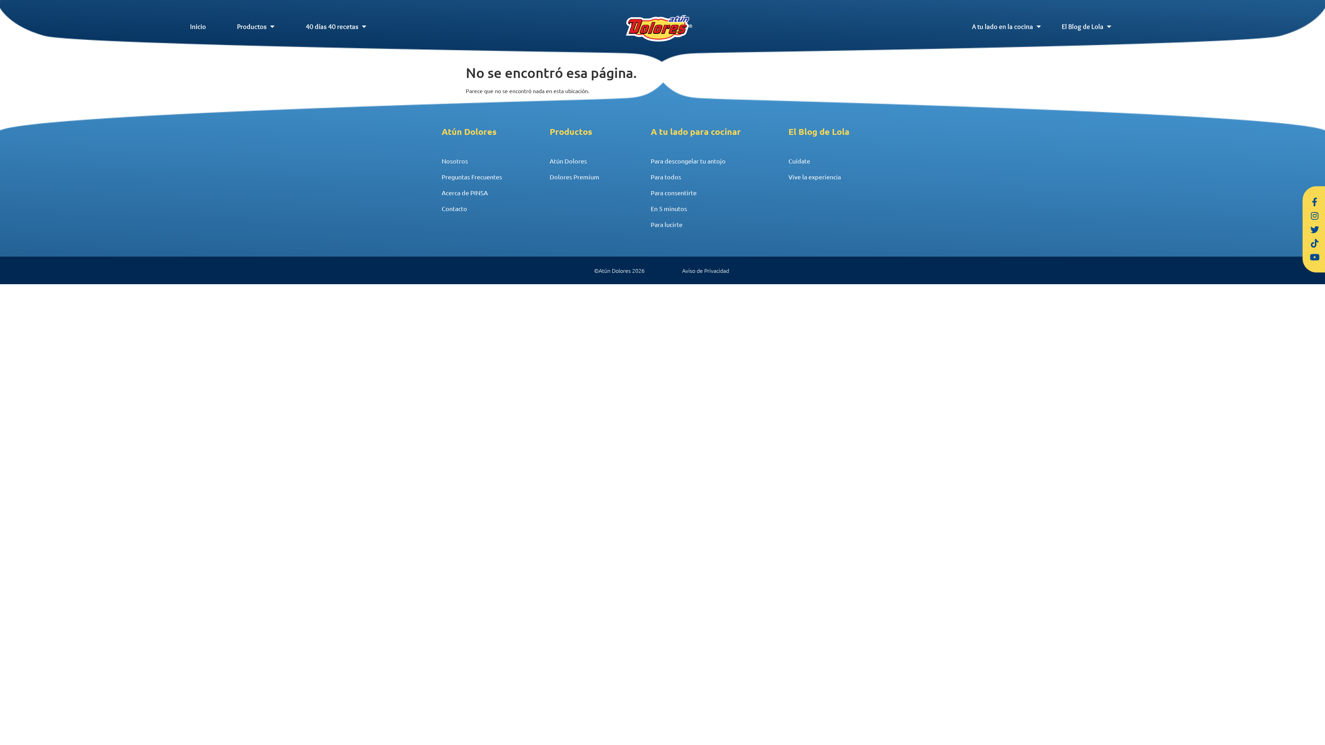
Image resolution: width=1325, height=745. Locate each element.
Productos (252, 26)
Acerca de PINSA (465, 192)
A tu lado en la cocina (1002, 26)
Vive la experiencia (814, 176)
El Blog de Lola (1082, 26)
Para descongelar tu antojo (688, 161)
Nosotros (455, 161)
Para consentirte (674, 192)
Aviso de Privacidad (705, 270)
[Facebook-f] (1314, 201)
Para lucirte (667, 224)
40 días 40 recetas (332, 26)
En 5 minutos (669, 208)
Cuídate (799, 161)
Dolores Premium (574, 176)
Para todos (666, 176)
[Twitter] (1314, 229)
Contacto (454, 208)
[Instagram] (1314, 215)
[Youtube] (1314, 257)
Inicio (198, 26)
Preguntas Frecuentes (472, 176)
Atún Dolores (568, 161)
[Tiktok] (1314, 243)
